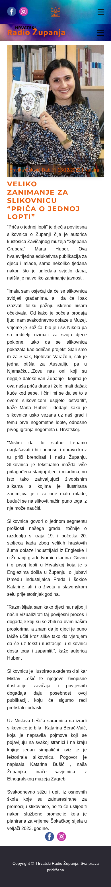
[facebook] (11, 11)
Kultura (92, 170)
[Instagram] (23, 11)
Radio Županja (36, 33)
